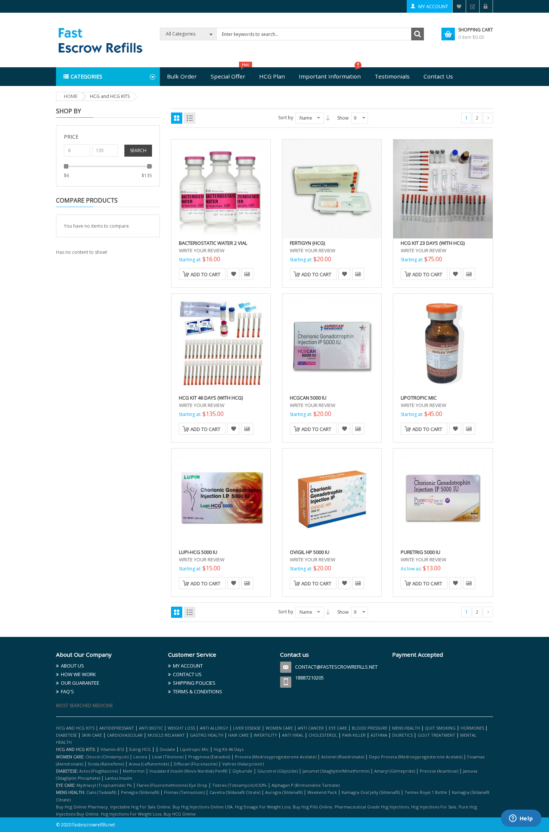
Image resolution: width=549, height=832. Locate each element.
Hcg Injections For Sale (433, 807)
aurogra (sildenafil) (284, 792)
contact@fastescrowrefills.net (336, 666)
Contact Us (187, 674)
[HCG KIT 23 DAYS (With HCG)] (442, 188)
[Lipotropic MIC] (442, 343)
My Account (433, 6)
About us (72, 665)
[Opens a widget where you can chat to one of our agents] (521, 819)
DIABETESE (66, 735)
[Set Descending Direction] (328, 118)
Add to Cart (205, 274)
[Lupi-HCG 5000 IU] (220, 497)
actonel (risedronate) (342, 756)
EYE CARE (338, 728)
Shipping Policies (194, 683)
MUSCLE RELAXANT (167, 735)
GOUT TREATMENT (436, 735)
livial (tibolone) (167, 756)
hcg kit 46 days (229, 749)
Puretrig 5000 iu (420, 552)
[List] (189, 118)
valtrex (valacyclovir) (243, 764)
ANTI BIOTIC (151, 728)
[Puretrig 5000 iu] (442, 497)
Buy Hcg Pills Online (312, 807)
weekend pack (322, 792)
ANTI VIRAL (293, 735)
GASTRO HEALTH (206, 735)
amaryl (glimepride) (394, 771)
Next (488, 118)
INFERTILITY (265, 735)
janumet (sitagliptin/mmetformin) (336, 771)
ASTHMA (379, 735)
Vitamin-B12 (112, 749)
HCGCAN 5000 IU (308, 397)
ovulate (167, 749)
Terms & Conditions (197, 691)
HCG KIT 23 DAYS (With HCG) (433, 243)
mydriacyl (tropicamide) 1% (104, 785)
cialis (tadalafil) (101, 792)
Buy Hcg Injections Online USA (203, 807)
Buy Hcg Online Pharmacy (82, 807)
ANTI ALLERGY (214, 728)
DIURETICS (402, 735)
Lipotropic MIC (419, 397)
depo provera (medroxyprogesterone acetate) (415, 756)
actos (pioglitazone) (98, 771)
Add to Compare (247, 274)
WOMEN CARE (279, 728)
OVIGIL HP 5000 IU (309, 552)
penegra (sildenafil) (140, 792)
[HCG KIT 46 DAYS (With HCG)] (220, 343)
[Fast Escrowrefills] (100, 39)
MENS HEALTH (406, 728)
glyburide (242, 771)
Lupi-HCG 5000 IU (198, 552)
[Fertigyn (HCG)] (331, 188)
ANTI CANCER (311, 728)
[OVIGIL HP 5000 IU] (331, 497)
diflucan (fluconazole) (195, 764)
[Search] (417, 34)
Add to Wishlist (233, 274)
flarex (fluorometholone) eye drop (172, 785)
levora (140, 756)
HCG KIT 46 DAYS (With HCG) (211, 397)
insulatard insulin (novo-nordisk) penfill (188, 771)
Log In (486, 6)
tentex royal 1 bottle (425, 792)
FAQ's (67, 691)
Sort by (285, 117)
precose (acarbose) (439, 771)
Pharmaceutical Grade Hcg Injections (372, 807)
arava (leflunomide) (149, 764)
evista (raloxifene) (106, 764)
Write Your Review (201, 250)
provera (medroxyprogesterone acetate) (275, 756)
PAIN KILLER (354, 735)
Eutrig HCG (140, 749)
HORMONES (472, 728)
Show (342, 118)
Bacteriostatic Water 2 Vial (213, 243)
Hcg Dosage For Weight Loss (263, 807)
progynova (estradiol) (209, 756)
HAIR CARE (238, 735)
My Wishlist (459, 6)
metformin (134, 771)
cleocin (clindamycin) (107, 756)
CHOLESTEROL (323, 735)
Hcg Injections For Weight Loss (131, 814)
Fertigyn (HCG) (307, 243)
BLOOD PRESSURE (369, 728)
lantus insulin (118, 778)
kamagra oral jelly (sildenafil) (371, 792)
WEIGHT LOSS (181, 728)
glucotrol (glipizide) (277, 771)
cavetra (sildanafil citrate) (235, 792)
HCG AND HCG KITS (75, 728)
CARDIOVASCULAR (125, 735)
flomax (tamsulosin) (184, 792)
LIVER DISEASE (247, 728)
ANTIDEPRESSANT (117, 728)
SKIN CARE (92, 735)
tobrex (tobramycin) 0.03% (239, 785)
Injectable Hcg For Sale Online (140, 807)
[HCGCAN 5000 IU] (331, 343)
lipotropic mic (194, 749)
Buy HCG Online (180, 814)
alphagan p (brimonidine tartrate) (305, 785)
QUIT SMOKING (440, 728)
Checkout (472, 6)
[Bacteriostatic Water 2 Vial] (220, 188)
